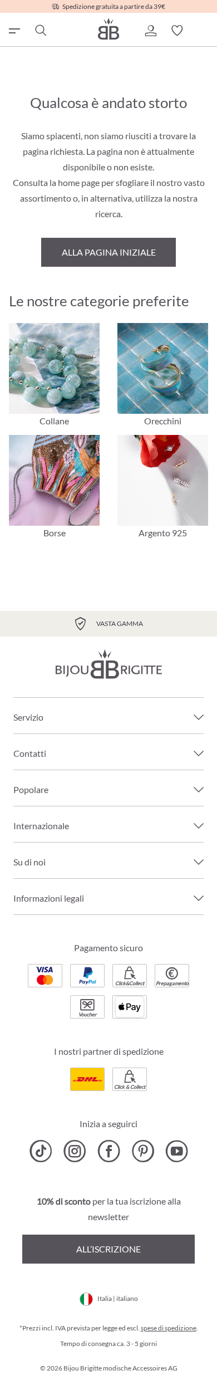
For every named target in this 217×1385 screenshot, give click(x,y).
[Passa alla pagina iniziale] (108, 28)
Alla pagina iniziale (109, 252)
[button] (150, 30)
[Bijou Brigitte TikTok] (40, 1151)
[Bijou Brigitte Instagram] (74, 1151)
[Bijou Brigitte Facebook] (108, 1151)
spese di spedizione (168, 1328)
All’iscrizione (108, 1249)
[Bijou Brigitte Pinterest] (142, 1151)
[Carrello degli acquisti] (203, 30)
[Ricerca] (40, 30)
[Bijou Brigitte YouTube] (176, 1151)
